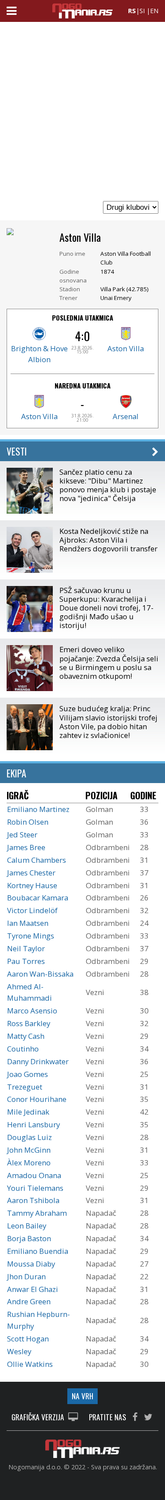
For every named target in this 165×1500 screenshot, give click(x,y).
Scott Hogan (28, 1339)
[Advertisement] (82, 110)
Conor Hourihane (36, 1099)
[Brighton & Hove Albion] (39, 337)
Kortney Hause (32, 885)
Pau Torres (26, 961)
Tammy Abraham (37, 1213)
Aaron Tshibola (33, 1200)
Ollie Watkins (30, 1364)
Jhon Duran (26, 1276)
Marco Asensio (32, 1011)
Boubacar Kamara (37, 898)
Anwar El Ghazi (32, 1289)
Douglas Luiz (29, 1137)
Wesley (19, 1351)
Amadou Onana (34, 1175)
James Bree (26, 847)
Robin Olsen (27, 822)
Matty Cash (25, 1036)
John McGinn (29, 1150)
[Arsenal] (125, 405)
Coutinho (23, 1049)
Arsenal (126, 416)
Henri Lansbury (33, 1124)
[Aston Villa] (125, 337)
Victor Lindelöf (32, 910)
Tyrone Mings (30, 936)
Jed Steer (22, 834)
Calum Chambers (36, 860)
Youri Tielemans (35, 1188)
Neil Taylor (26, 948)
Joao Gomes (27, 1074)
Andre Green (29, 1301)
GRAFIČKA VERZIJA (38, 1417)
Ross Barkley (28, 1023)
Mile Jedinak (28, 1112)
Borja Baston (29, 1238)
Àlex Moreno (29, 1163)
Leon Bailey (26, 1226)
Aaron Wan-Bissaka (40, 974)
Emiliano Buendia (37, 1251)
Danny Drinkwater (38, 1061)
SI (142, 11)
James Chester (31, 873)
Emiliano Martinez (38, 809)
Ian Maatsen (27, 923)
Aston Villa (125, 348)
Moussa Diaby (31, 1264)
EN (154, 11)
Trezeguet (24, 1087)
